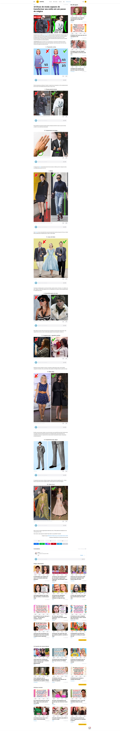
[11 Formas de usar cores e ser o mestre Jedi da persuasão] (41, 711)
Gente (71, 55)
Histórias (35, 637)
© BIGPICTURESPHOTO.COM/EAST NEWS (45, 321)
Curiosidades (72, 71)
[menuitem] (50, 1)
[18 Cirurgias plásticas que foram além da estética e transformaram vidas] (41, 588)
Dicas (34, 4)
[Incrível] (40, 1)
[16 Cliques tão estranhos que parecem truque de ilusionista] (78, 61)
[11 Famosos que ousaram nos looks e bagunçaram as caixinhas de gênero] (78, 711)
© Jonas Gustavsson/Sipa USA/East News (44, 157)
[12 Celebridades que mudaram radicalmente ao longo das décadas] (78, 11)
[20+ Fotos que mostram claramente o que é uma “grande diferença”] (60, 609)
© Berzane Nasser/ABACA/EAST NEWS (45, 116)
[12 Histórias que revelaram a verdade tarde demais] (78, 671)
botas (36, 232)
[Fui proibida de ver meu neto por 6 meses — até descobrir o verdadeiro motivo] (41, 609)
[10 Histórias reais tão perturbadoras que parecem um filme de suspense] (60, 671)
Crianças (35, 620)
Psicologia (35, 720)
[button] (39, 541)
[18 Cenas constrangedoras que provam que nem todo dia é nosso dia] (60, 693)
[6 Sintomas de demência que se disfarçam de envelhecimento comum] (78, 652)
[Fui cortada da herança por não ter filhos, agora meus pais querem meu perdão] (41, 693)
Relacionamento (73, 620)
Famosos (53, 582)
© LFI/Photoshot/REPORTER (37, 423)
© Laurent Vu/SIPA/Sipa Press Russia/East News (40, 521)
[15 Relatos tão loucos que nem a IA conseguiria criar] (78, 28)
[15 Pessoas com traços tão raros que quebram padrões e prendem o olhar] (60, 626)
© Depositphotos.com (36, 321)
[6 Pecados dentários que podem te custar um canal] (60, 711)
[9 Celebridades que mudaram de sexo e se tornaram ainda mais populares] (41, 569)
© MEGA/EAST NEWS (36, 116)
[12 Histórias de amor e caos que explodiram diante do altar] (78, 693)
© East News (43, 423)
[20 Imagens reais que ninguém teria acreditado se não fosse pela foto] (78, 44)
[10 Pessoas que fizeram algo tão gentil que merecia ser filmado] (60, 652)
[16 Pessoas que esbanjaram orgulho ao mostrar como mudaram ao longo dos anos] (60, 588)
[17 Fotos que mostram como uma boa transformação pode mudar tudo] (78, 588)
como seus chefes (46, 34)
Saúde (72, 663)
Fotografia (53, 620)
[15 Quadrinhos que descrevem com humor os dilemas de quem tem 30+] (78, 626)
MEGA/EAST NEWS (51, 535)
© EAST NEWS (41, 358)
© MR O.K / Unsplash (36, 157)
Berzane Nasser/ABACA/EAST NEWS (61, 535)
